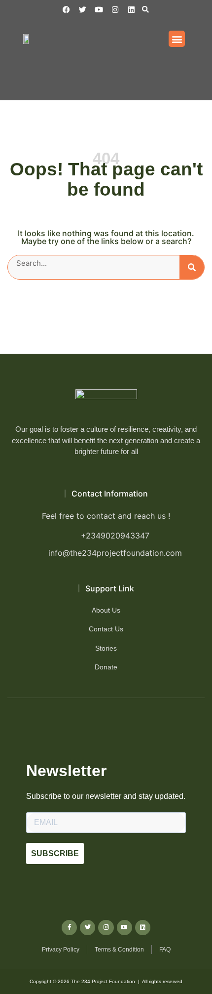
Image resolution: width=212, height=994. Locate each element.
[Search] (191, 267)
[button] (145, 9)
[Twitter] (87, 927)
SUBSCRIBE (55, 853)
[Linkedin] (131, 9)
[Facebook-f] (69, 927)
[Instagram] (115, 9)
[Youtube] (124, 927)
